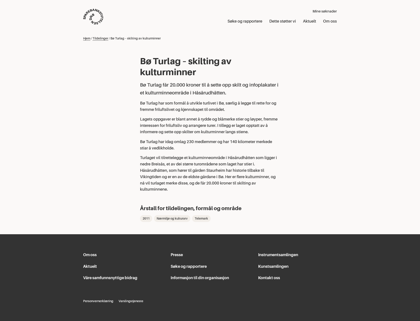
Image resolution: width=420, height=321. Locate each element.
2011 (146, 218)
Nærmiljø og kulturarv (172, 218)
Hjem (86, 38)
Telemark (201, 218)
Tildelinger (100, 38)
